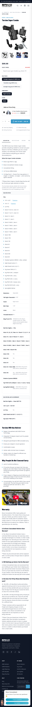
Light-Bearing (6, 669)
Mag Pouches (5, 674)
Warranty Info (6, 684)
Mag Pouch (4, 76)
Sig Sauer (19, 666)
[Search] (17, 5)
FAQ (3, 681)
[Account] (21, 5)
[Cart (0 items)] (24, 5)
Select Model (5, 67)
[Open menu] (28, 5)
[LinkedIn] (19, 652)
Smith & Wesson (21, 669)
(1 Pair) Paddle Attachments (19, 111)
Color (3, 97)
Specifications (15, 140)
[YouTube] (7, 652)
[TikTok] (15, 652)
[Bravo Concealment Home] (7, 5)
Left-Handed (5, 671)
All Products (5, 12)
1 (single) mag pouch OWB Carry (11, 79)
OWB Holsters (6, 666)
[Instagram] (3, 652)
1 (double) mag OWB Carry (10, 83)
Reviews (24, 140)
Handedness (5, 90)
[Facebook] (11, 652)
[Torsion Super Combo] (5, 55)
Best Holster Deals (15, 12)
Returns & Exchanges (8, 686)
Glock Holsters (21, 664)
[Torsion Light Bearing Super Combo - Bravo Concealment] (12, 55)
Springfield (20, 671)
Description (6, 140)
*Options (14, 200)
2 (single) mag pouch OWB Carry (11, 86)
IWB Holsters (5, 664)
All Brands (20, 674)
